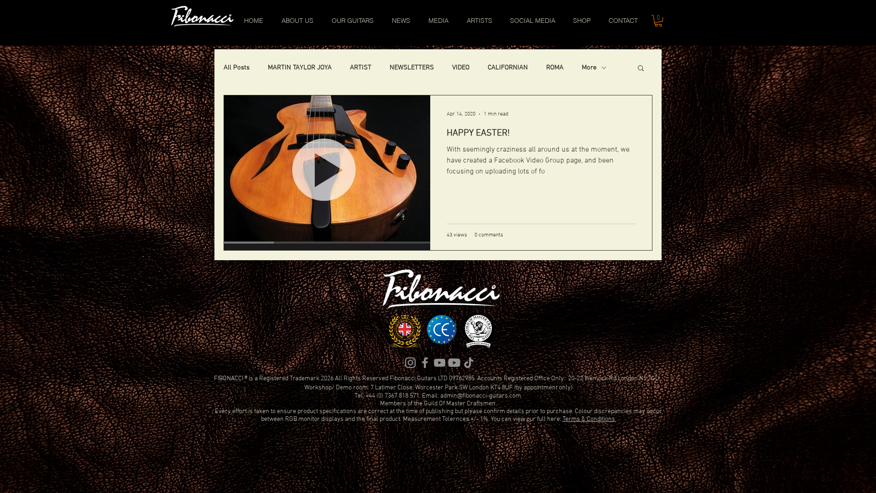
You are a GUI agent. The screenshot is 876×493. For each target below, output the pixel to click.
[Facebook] (425, 363)
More (589, 67)
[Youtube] (454, 363)
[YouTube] (440, 363)
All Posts (237, 67)
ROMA (554, 67)
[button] (658, 20)
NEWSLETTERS (412, 67)
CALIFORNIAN (508, 67)
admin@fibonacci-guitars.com (480, 396)
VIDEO (460, 67)
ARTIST (360, 67)
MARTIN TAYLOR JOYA (300, 67)
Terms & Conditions (589, 419)
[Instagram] (410, 363)
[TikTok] (469, 363)
